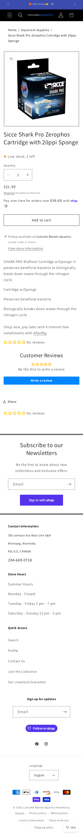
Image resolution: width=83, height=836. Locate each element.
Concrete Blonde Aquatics (39, 807)
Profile (13, 650)
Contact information (31, 820)
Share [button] (12, 401)
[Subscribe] (69, 484)
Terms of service (59, 820)
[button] (9, 15)
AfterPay (40, 333)
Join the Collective (22, 671)
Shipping (9, 192)
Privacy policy (38, 813)
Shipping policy (44, 827)
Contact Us (16, 661)
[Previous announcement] (8, 4)
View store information (25, 248)
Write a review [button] (41, 380)
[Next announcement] (75, 4)
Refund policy (59, 813)
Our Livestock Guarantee (27, 682)
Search (13, 640)
